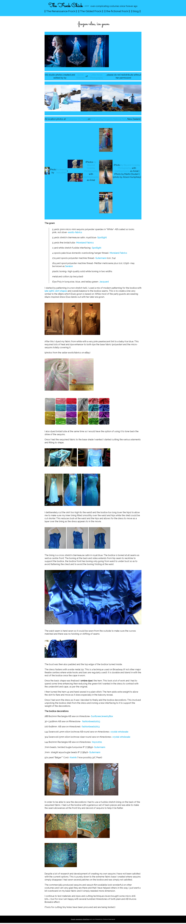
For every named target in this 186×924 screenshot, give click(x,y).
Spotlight (102, 237)
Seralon (69, 266)
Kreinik (73, 757)
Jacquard (104, 281)
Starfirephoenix (90, 177)
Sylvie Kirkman (80, 76)
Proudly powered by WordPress (80, 919)
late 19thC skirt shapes (56, 291)
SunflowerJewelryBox (102, 716)
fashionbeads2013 (91, 721)
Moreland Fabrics (85, 242)
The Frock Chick (66, 6)
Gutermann (100, 258)
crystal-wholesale (119, 731)
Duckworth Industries (61, 171)
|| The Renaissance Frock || (60, 11)
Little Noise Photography (96, 76)
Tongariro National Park (114, 119)
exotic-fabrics (75, 232)
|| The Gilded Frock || (90, 11)
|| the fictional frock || (117, 11)
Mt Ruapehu (96, 119)
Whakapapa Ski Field (76, 119)
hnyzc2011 (97, 742)
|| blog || (136, 11)
